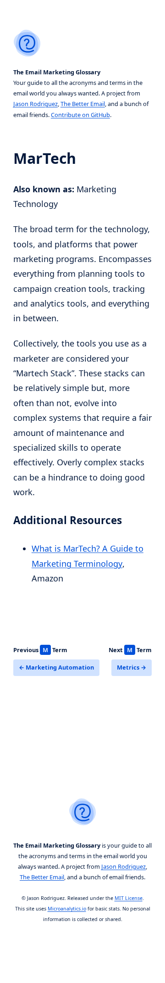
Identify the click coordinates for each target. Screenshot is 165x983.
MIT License (129, 898)
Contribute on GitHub (80, 115)
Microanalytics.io (67, 908)
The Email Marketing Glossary (56, 72)
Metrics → (131, 667)
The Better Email (82, 104)
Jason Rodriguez (35, 104)
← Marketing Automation (56, 667)
